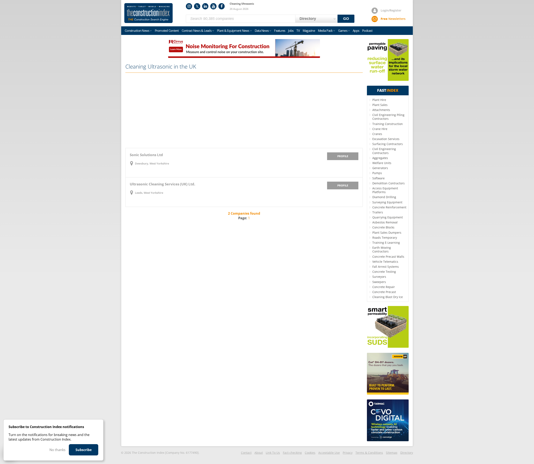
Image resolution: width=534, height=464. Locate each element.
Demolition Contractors (388, 183)
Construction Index (148, 13)
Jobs (290, 30)
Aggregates (380, 158)
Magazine (309, 30)
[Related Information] (244, 56)
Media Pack (325, 30)
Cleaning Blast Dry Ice (387, 297)
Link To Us (273, 453)
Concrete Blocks (383, 227)
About (258, 453)
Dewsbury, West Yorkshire (152, 163)
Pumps (377, 173)
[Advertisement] (244, 110)
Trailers (377, 212)
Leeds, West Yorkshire (149, 193)
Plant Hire (379, 100)
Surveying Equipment (387, 202)
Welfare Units (381, 163)
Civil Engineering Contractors (384, 151)
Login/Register (391, 10)
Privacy (348, 453)
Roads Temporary (384, 238)
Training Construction (387, 124)
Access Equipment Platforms (385, 190)
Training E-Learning (386, 243)
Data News (262, 30)
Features (279, 30)
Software (378, 178)
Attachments (381, 110)
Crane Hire (379, 129)
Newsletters (393, 19)
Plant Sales (380, 105)
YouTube (213, 6)
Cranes (377, 134)
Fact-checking (292, 453)
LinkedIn (205, 6)
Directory (406, 453)
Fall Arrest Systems (385, 267)
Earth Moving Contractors (381, 249)
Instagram (189, 6)
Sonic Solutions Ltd (146, 154)
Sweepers (379, 282)
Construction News (137, 30)
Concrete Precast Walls (388, 257)
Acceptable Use (329, 453)
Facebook (221, 6)
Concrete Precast (384, 292)
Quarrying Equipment (387, 217)
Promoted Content (167, 30)
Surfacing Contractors (387, 144)
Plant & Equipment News (233, 30)
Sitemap (391, 453)
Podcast (367, 30)
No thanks (57, 449)
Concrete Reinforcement (389, 207)
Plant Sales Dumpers (386, 233)
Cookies (310, 453)
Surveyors (379, 277)
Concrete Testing (384, 272)
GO (346, 19)
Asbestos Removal (385, 222)
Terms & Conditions (369, 453)
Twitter (197, 6)
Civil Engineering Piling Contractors (388, 117)
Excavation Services (385, 139)
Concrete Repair (383, 287)
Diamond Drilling (384, 197)
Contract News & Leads (197, 30)
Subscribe (84, 449)
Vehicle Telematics (385, 262)
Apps (356, 30)
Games (342, 30)
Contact (246, 453)
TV (298, 30)
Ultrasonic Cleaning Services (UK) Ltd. (162, 184)
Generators (380, 168)
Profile (342, 156)
